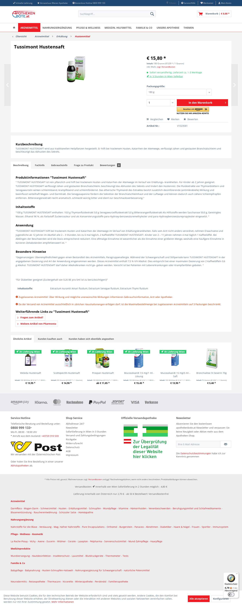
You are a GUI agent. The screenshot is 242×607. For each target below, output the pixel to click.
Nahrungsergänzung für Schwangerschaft (98, 570)
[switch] (231, 594)
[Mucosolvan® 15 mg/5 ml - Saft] (175, 358)
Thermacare (54, 581)
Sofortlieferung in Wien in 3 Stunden (86, 431)
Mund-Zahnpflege (138, 541)
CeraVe (72, 541)
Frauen (196, 526)
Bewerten (192, 119)
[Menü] (237, 574)
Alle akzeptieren (198, 598)
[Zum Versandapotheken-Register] (148, 442)
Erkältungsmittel (78, 508)
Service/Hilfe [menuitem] (189, 3)
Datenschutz (73, 447)
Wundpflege (109, 508)
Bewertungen (110, 165)
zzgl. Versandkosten (166, 66)
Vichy (33, 541)
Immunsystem (220, 526)
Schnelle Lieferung (23, 3)
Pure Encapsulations (93, 526)
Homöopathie (85, 512)
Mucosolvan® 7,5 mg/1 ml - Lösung (139, 374)
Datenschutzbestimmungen (195, 453)
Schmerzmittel (48, 508)
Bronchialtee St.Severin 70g (211, 373)
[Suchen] (152, 14)
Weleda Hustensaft (30, 373)
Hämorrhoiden (138, 508)
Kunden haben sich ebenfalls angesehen (91, 338)
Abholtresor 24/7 (75, 423)
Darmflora (16, 508)
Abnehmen (152, 526)
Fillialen (172, 3)
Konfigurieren (221, 598)
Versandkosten (95, 479)
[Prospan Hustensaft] (103, 358)
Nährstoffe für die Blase (24, 526)
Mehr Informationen (63, 601)
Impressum (72, 455)
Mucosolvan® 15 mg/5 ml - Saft (175, 374)
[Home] (14, 27)
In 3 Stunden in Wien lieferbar (166, 76)
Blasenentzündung (21, 512)
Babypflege (17, 570)
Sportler (206, 526)
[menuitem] (171, 3)
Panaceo (139, 526)
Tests (125, 555)
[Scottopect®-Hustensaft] (66, 358)
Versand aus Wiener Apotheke (54, 3)
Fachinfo (40, 165)
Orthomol (112, 526)
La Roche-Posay (19, 541)
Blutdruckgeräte (94, 555)
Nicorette (68, 581)
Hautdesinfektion (42, 555)
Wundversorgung (20, 555)
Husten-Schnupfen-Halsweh (58, 570)
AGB (68, 451)
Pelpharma (96, 541)
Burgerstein (126, 526)
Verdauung (45, 526)
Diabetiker (166, 526)
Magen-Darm (31, 508)
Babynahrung (33, 570)
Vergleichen (156, 119)
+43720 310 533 (50, 435)
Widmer (62, 541)
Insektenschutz (61, 555)
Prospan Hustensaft (103, 373)
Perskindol (101, 581)
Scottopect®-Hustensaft (67, 373)
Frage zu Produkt (84, 165)
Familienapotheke (118, 581)
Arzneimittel (18, 501)
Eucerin (51, 541)
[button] (193, 110)
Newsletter (72, 427)
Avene (41, 541)
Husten (63, 508)
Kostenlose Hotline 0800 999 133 (90, 3)
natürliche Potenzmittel (137, 570)
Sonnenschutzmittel (115, 541)
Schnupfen (95, 508)
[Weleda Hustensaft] (30, 358)
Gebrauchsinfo (59, 165)
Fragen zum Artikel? (31, 317)
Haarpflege (156, 541)
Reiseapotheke (37, 581)
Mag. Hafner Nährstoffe (67, 526)
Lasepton (83, 541)
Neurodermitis (19, 581)
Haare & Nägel (182, 526)
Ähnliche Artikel (22, 338)
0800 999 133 (20, 428)
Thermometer (113, 555)
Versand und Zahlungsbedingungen (86, 435)
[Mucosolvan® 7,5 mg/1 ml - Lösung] (139, 358)
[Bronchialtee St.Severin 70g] (211, 358)
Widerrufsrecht (74, 443)
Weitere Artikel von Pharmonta (38, 323)
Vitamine (123, 508)
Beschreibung (20, 165)
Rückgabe (71, 439)
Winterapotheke (84, 581)
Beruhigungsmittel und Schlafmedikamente (197, 508)
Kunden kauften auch (50, 338)
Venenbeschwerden (160, 508)
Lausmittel (78, 555)
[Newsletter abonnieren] (225, 444)
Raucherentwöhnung (45, 512)
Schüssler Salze (67, 512)
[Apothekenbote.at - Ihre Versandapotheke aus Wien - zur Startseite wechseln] (24, 15)
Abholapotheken (20, 465)
